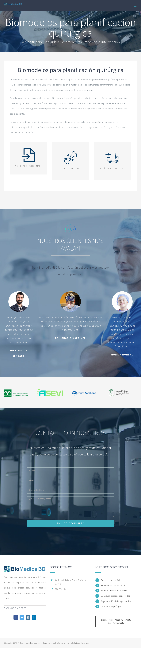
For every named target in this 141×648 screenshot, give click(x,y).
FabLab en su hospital (110, 580)
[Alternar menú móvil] (135, 5)
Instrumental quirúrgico (111, 606)
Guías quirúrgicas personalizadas (115, 595)
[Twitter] (22, 617)
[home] (24, 568)
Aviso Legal (85, 643)
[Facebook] (15, 617)
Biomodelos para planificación (114, 590)
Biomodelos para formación (113, 585)
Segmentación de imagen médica (116, 601)
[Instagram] (28, 617)
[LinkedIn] (34, 617)
